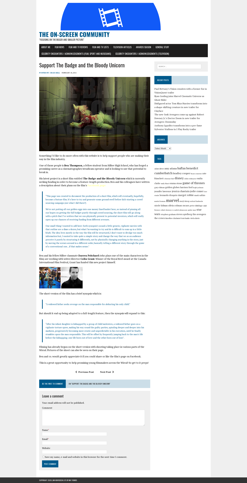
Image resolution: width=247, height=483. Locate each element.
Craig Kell (55, 73)
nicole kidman (161, 205)
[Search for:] (179, 66)
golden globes (172, 187)
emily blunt (165, 183)
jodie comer (196, 191)
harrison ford (186, 187)
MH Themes (73, 480)
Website (46, 448)
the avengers (199, 214)
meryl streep (185, 201)
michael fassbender (196, 201)
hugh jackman (198, 187)
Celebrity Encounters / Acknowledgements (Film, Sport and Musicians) (76, 53)
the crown (159, 218)
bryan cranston (196, 174)
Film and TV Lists (100, 47)
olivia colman (175, 205)
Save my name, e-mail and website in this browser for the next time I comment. (86, 456)
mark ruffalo (199, 195)
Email (45, 439)
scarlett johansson (180, 210)
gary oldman (159, 187)
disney (179, 178)
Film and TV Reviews (78, 47)
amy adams (170, 168)
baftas (181, 168)
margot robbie (186, 195)
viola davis (195, 218)
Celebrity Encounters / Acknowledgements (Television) (142, 53)
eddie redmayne (190, 179)
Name (45, 430)
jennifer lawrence (162, 191)
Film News (59, 47)
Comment (47, 407)
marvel (172, 200)
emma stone (176, 183)
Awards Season (143, 47)
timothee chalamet (173, 218)
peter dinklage (196, 205)
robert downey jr (167, 210)
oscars (186, 205)
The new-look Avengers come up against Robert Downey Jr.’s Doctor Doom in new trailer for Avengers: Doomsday (179, 118)
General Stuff (162, 47)
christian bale (169, 179)
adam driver (159, 168)
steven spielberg (184, 214)
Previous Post (86, 372)
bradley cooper (181, 173)
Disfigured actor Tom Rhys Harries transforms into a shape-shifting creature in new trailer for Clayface (180, 107)
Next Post (105, 372)
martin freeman (160, 201)
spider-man (192, 210)
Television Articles (122, 47)
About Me (45, 47)
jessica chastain (181, 191)
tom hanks (185, 218)
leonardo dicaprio (169, 195)
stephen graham (168, 214)
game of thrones (194, 183)
